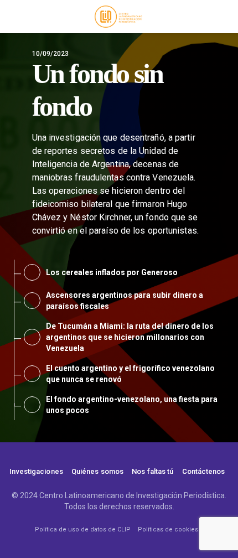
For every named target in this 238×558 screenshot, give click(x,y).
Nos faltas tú (152, 471)
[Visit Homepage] (118, 17)
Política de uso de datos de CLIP (83, 529)
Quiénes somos (97, 471)
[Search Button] (224, 16)
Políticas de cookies (168, 529)
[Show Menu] (13, 16)
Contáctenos (203, 471)
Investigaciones (36, 471)
